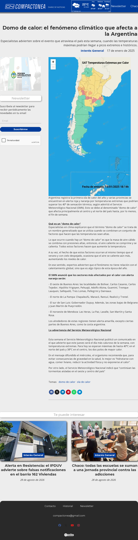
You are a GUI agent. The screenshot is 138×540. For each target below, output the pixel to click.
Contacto (50, 506)
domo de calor (67, 381)
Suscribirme (21, 129)
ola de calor (83, 381)
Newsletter (118, 6)
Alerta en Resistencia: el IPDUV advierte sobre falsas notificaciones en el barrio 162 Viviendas (33, 469)
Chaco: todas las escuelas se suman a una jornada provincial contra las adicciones (104, 469)
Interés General (92, 51)
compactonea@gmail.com (69, 515)
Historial (68, 506)
